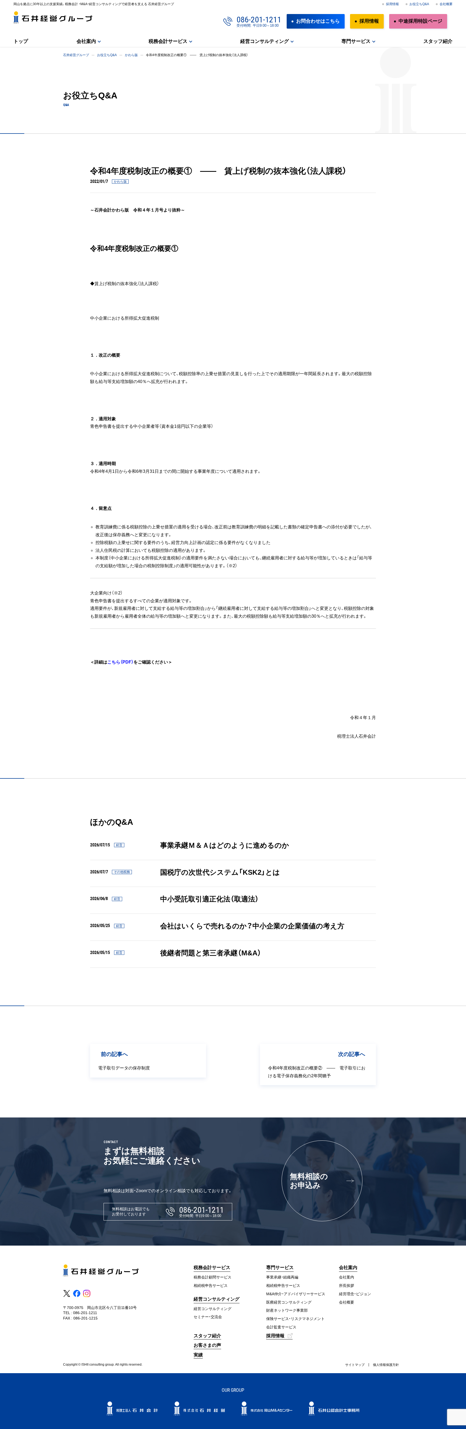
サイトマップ (355, 1365)
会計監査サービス (281, 1327)
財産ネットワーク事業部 (287, 1310)
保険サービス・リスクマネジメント (295, 1319)
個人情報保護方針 (386, 1365)
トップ (20, 41)
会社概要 (446, 4)
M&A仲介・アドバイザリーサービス (295, 1294)
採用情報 (392, 4)
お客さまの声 (207, 1345)
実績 (198, 1355)
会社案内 (86, 41)
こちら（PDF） (120, 662)
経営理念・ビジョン (355, 1294)
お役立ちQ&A (419, 4)
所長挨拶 (346, 1285)
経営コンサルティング (212, 1309)
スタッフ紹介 (438, 41)
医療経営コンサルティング (288, 1302)
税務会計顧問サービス (212, 1277)
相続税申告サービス (211, 1285)
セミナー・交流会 (208, 1317)
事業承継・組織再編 (282, 1277)
